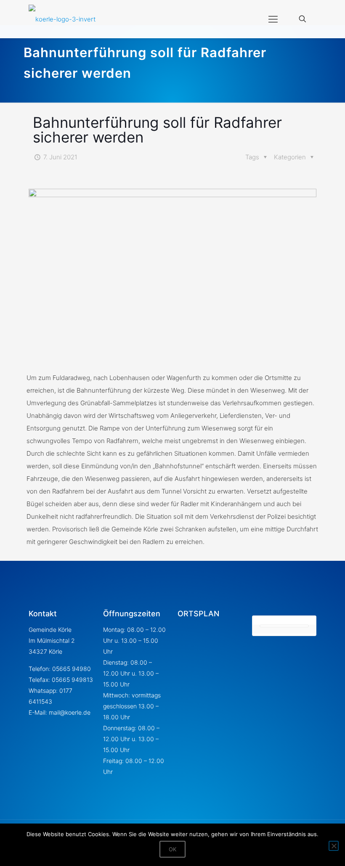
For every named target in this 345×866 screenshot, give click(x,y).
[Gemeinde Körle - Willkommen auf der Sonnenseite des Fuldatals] (62, 19)
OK (172, 849)
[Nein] (334, 846)
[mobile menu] (273, 19)
